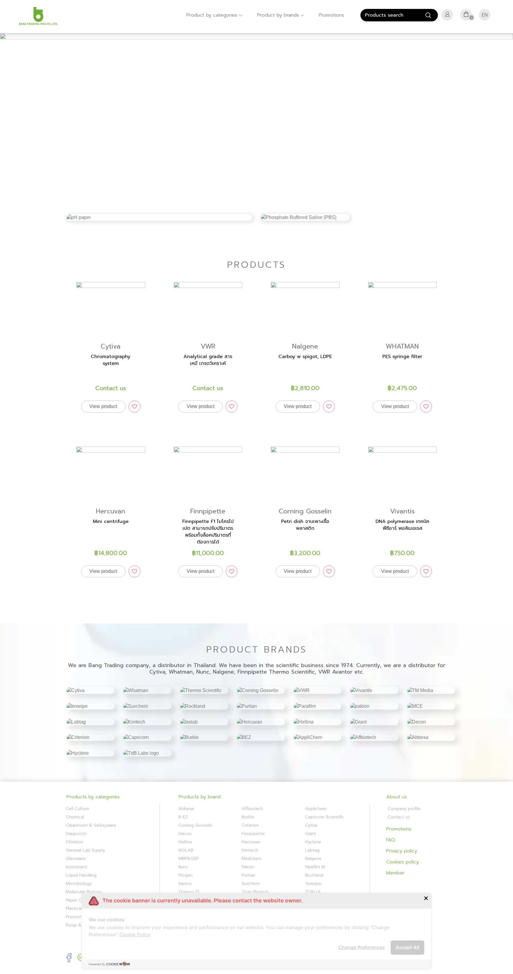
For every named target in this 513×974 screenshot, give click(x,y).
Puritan (248, 875)
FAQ (390, 840)
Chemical (75, 817)
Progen (185, 875)
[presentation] (10, 119)
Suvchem (250, 883)
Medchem (252, 858)
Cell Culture (77, 809)
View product (103, 406)
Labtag (312, 850)
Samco (185, 883)
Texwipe (313, 883)
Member (395, 873)
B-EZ (183, 817)
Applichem (315, 809)
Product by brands (279, 15)
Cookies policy (402, 862)
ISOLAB (185, 850)
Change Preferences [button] (361, 947)
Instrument (76, 867)
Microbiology (79, 883)
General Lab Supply (85, 850)
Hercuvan (251, 842)
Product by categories (212, 15)
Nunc (183, 867)
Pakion (248, 867)
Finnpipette (253, 833)
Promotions (331, 15)
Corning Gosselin (195, 825)
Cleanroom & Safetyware (91, 825)
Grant (310, 833)
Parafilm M (315, 867)
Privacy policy (401, 851)
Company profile (404, 809)
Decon (184, 833)
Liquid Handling (81, 875)
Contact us (399, 817)
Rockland (314, 875)
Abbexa (186, 809)
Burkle (248, 817)
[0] (466, 16)
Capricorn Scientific (324, 817)
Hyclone (313, 842)
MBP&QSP (188, 858)
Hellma (185, 842)
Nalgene (313, 858)
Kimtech (250, 850)
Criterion (250, 825)
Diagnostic (76, 833)
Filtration (74, 842)
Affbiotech (252, 809)
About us (396, 796)
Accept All (407, 947)
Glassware (76, 858)
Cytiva (311, 825)
